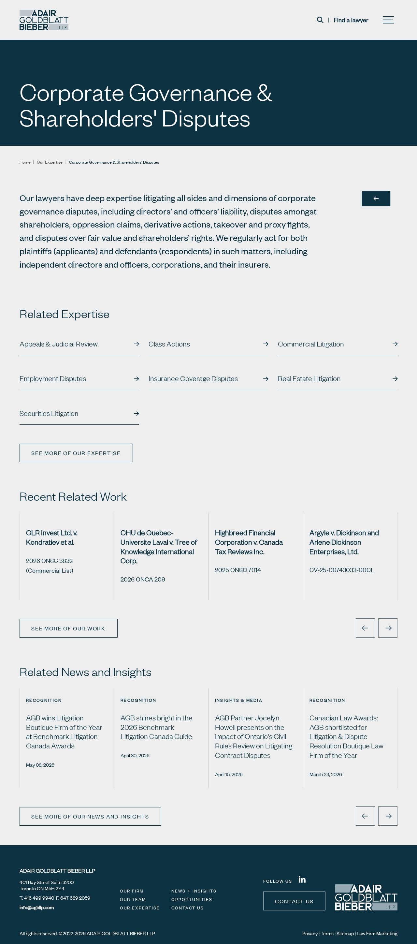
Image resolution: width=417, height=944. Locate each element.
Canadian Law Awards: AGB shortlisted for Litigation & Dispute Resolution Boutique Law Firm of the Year (346, 736)
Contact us (294, 901)
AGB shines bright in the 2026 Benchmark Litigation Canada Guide (157, 727)
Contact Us (187, 908)
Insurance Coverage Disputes (193, 378)
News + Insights (194, 891)
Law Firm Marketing (377, 933)
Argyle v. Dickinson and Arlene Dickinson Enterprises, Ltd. (344, 542)
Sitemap (345, 933)
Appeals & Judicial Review (59, 343)
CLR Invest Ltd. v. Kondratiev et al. (52, 537)
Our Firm (132, 891)
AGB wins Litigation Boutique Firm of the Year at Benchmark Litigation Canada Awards (64, 731)
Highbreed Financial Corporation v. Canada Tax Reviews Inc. (249, 542)
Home (25, 162)
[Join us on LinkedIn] (302, 880)
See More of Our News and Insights (90, 816)
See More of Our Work (68, 628)
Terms (327, 933)
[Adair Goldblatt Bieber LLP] (44, 20)
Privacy (310, 933)
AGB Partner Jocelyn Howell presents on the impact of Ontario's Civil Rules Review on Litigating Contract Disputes (253, 736)
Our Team (133, 899)
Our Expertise (50, 162)
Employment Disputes (53, 378)
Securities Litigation (49, 413)
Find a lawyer (351, 20)
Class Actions (169, 343)
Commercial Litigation (311, 343)
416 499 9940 (39, 897)
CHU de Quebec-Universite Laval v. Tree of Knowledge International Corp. (159, 546)
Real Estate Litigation (309, 378)
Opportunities (191, 899)
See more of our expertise (76, 452)
